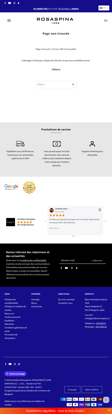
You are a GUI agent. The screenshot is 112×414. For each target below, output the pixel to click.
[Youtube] (9, 3)
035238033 (101, 323)
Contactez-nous (65, 303)
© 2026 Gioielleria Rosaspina (18, 380)
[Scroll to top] (106, 407)
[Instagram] (14, 3)
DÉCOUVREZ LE (68, 8)
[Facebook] (5, 3)
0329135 (103, 326)
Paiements (9, 324)
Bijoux (34, 303)
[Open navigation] (14, 20)
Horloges (35, 299)
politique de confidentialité (33, 260)
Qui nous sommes (66, 299)
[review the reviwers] (99, 210)
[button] (103, 7)
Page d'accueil (43, 49)
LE (41, 8)
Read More (54, 228)
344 (97, 326)
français (72, 389)
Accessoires (36, 306)
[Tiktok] (18, 3)
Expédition (9, 320)
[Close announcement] (109, 410)
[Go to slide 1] (73, 236)
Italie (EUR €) (92, 389)
